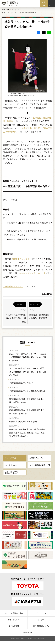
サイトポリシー (14, 620)
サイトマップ (41, 613)
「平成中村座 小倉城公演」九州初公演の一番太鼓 (15, 318)
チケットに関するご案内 (14, 613)
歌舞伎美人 (5, 9)
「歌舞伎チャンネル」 (21, 258)
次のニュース (34, 304)
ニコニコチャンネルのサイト (32, 273)
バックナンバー (11, 465)
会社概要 (26, 632)
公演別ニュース (36, 457)
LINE (49, 32)
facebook (38, 32)
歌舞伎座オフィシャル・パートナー (27, 578)
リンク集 (41, 620)
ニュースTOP (10, 457)
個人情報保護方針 (39, 626)
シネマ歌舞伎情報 (37, 465)
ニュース (15, 9)
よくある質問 (14, 626)
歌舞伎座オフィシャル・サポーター (27, 594)
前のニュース (21, 304)
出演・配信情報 (11, 472)
